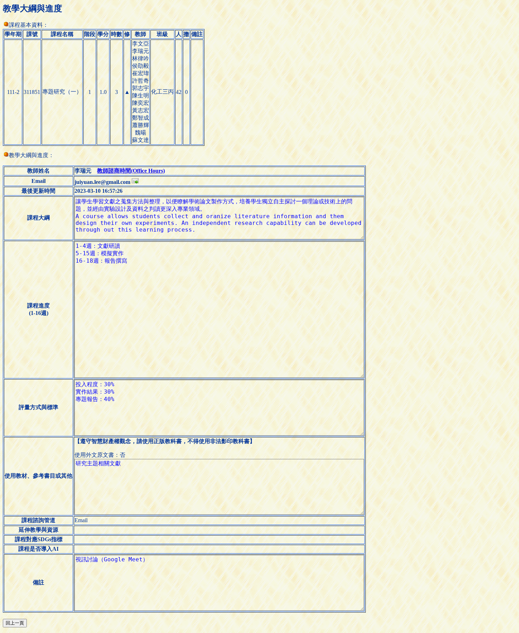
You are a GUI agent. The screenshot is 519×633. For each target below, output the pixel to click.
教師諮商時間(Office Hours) (131, 171)
